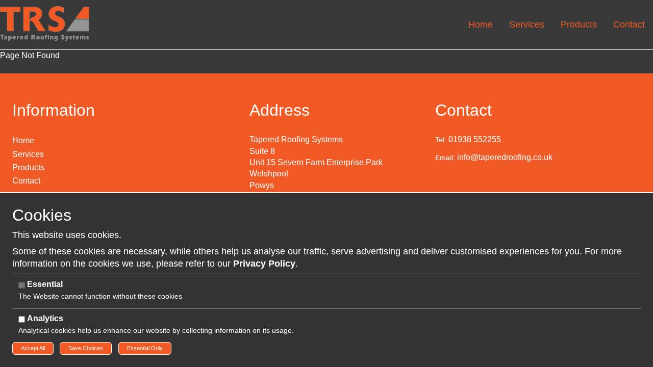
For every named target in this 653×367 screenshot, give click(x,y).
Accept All (33, 348)
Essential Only (145, 348)
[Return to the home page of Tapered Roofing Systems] (44, 22)
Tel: (440, 140)
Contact (463, 110)
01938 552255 (474, 139)
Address (279, 110)
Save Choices (85, 348)
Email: (445, 157)
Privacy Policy (264, 263)
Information (53, 110)
